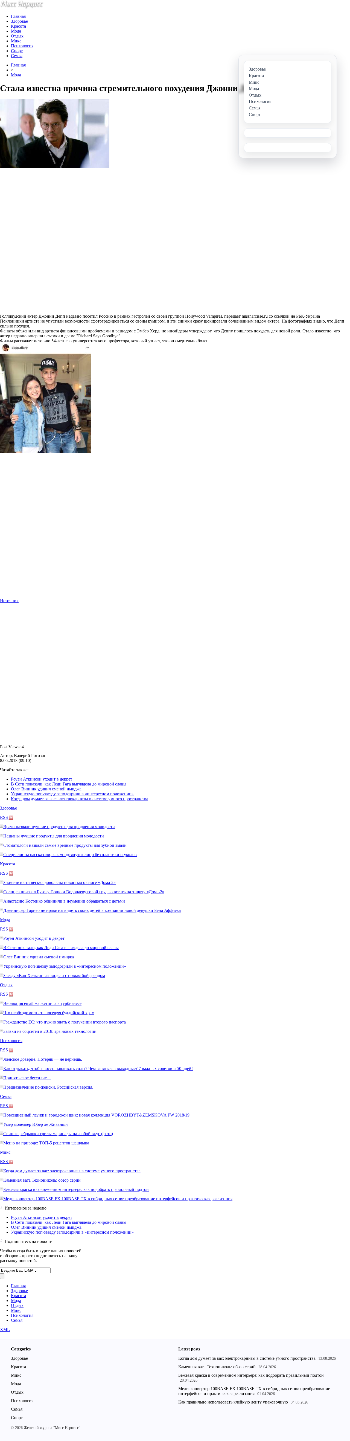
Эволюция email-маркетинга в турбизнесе (42, 1003)
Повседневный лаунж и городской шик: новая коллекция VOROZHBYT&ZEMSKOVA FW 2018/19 (96, 1115)
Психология (22, 46)
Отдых (17, 36)
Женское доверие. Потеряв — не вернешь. (42, 1059)
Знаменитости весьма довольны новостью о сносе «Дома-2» (59, 882)
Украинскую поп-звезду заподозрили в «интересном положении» (72, 793)
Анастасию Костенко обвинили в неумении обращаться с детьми (64, 901)
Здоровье (19, 21)
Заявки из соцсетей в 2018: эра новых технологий (50, 1031)
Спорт (17, 50)
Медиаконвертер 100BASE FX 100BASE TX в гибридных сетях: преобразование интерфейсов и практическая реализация (117, 1198)
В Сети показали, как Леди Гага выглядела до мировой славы (68, 784)
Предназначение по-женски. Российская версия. (48, 1087)
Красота (18, 26)
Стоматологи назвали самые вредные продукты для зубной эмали (65, 845)
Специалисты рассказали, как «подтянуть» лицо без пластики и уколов (70, 854)
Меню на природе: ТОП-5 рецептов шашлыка (46, 1143)
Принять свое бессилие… (27, 1077)
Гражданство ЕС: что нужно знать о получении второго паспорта (64, 1022)
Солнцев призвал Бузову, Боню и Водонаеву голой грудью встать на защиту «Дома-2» (83, 891)
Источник (9, 600)
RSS (4, 817)
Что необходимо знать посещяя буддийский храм (48, 1012)
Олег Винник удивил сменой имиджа (46, 789)
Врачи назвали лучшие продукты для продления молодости (59, 826)
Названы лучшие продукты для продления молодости (53, 836)
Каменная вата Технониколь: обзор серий (42, 1180)
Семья (16, 55)
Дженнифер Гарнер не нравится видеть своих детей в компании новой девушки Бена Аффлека (92, 910)
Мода (16, 31)
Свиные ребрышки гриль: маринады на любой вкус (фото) (58, 1133)
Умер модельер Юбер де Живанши (35, 1124)
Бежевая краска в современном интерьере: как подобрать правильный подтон (76, 1189)
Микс (16, 41)
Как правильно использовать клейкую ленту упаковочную (233, 1402)
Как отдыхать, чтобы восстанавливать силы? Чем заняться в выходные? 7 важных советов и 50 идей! (98, 1068)
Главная (18, 16)
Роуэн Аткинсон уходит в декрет (41, 779)
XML (5, 1329)
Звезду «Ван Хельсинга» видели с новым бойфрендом (54, 975)
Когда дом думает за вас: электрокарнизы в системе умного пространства (79, 798)
